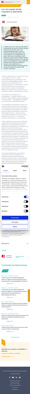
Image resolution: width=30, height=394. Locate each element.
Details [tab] (15, 170)
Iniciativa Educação (11, 22)
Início (3, 5)
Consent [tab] (5, 170)
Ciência (16, 5)
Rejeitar (15, 226)
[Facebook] (9, 377)
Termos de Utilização (15, 381)
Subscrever (6, 356)
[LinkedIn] (16, 377)
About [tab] (24, 170)
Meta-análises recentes (16, 81)
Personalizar (15, 222)
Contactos (15, 387)
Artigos (12, 5)
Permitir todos (15, 217)
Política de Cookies (15, 383)
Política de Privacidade (15, 385)
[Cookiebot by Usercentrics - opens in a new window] (21, 166)
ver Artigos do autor (20, 257)
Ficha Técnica (15, 389)
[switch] (26, 201)
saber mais (10, 283)
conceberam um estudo (20, 99)
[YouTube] (13, 377)
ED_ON (7, 5)
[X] (20, 377)
